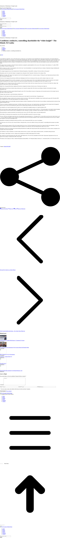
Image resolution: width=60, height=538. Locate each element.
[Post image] (3, 339)
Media (5, 146)
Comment (2, 384)
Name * (1, 386)
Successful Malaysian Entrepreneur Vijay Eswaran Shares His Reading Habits (14, 347)
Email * (20, 386)
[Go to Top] (30, 523)
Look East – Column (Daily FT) (6, 356)
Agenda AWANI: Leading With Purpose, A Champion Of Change (12, 340)
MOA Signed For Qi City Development (7, 354)
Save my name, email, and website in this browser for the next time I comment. (15, 389)
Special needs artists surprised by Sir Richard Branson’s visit (11, 370)
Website (38, 386)
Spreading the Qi (3, 363)
